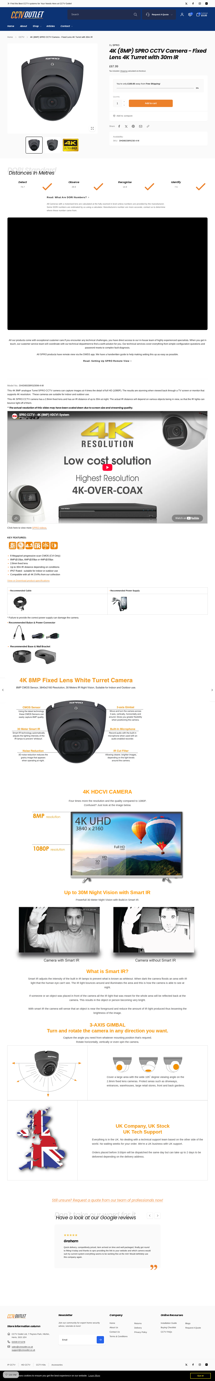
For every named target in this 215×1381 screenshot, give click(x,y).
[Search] (135, 14)
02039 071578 (18, 1342)
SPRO (114, 45)
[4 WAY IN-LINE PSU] (121, 611)
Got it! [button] (200, 1376)
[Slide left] (150, 1216)
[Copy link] (148, 126)
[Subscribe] (100, 1339)
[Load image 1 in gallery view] (34, 145)
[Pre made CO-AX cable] (20, 611)
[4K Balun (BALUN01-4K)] (19, 640)
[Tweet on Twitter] (126, 126)
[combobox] (104, 14)
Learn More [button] (94, 1375)
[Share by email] (140, 126)
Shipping (123, 71)
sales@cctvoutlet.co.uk (22, 1347)
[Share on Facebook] (119, 126)
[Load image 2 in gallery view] (52, 145)
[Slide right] (157, 1216)
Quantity (116, 97)
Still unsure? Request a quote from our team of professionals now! (107, 1200)
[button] (37, 26)
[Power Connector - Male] (52, 640)
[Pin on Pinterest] (133, 126)
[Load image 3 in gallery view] (71, 145)
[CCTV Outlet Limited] (16, 1318)
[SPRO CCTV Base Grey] (22, 664)
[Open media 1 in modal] (52, 88)
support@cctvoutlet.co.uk (23, 1350)
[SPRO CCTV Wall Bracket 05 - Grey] (45, 664)
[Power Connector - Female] (38, 640)
